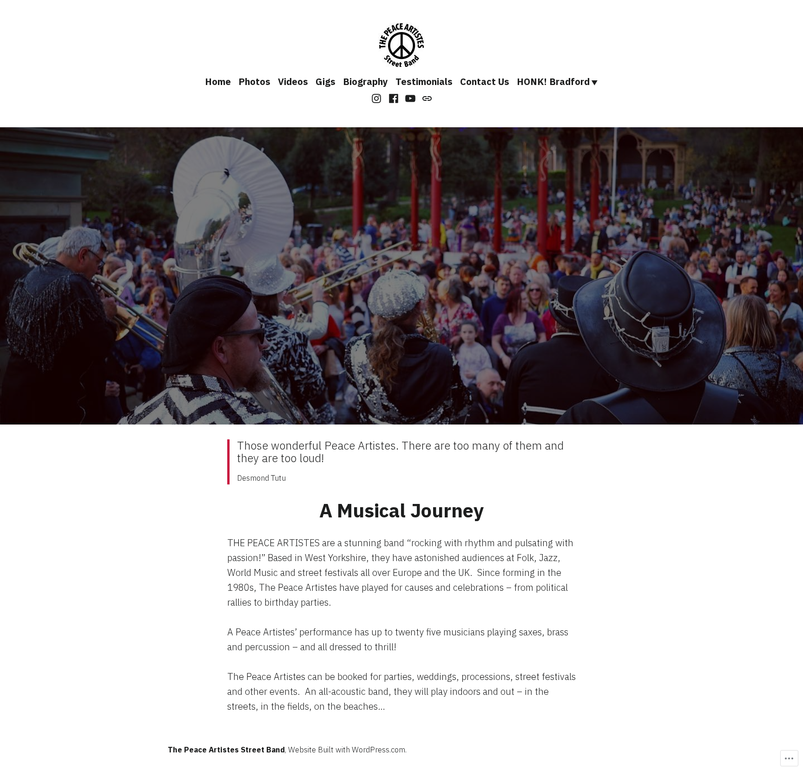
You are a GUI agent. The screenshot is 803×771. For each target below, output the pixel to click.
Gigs (326, 81)
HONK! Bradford (553, 81)
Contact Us (484, 81)
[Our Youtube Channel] (410, 97)
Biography (365, 81)
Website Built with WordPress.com (346, 750)
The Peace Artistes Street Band (226, 750)
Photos (254, 81)
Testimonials (424, 81)
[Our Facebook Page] (393, 97)
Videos (293, 81)
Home (218, 81)
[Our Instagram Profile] (377, 97)
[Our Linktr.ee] (426, 97)
